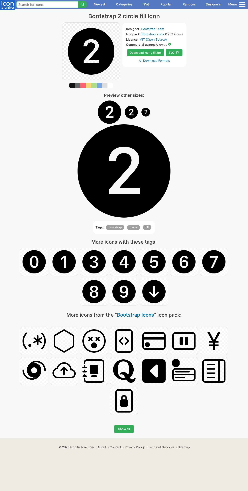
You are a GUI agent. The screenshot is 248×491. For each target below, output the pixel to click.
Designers (213, 4)
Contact (115, 447)
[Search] (82, 4)
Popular (166, 4)
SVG (146, 4)
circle (133, 227)
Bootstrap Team (152, 29)
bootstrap (115, 227)
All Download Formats (154, 60)
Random (189, 4)
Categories (124, 4)
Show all (124, 429)
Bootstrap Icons (153, 34)
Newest (99, 4)
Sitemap (184, 447)
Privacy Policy (135, 447)
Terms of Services (161, 447)
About (102, 447)
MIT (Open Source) (153, 39)
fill (147, 227)
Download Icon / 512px (146, 52)
